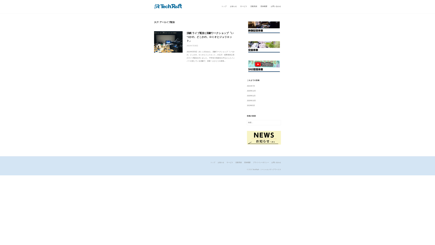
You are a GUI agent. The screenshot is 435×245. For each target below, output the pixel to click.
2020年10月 (251, 101)
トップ (224, 6)
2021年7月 (251, 86)
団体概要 (264, 6)
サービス (243, 6)
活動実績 (253, 6)
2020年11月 (251, 96)
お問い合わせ (276, 6)
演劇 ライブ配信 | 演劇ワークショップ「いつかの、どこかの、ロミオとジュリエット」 (210, 37)
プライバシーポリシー (261, 162)
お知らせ (233, 6)
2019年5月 (251, 105)
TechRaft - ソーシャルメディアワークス (267, 169)
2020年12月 (251, 91)
